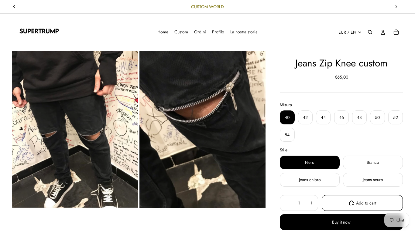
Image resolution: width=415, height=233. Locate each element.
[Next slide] (396, 6)
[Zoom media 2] (202, 129)
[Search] (370, 32)
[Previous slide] (14, 6)
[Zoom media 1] (75, 129)
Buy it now (341, 222)
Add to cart (366, 203)
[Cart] (396, 32)
